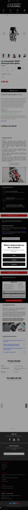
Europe (14, 255)
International (14, 264)
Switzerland (14, 259)
